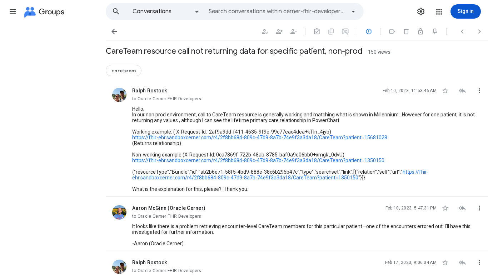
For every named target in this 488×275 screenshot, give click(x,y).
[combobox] (277, 11)
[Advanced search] (353, 11)
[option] (166, 11)
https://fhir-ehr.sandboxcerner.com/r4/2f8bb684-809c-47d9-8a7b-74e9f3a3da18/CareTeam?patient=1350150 (258, 160)
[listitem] (297, 138)
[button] (12, 11)
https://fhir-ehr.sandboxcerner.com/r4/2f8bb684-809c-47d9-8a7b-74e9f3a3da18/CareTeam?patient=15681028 (259, 137)
